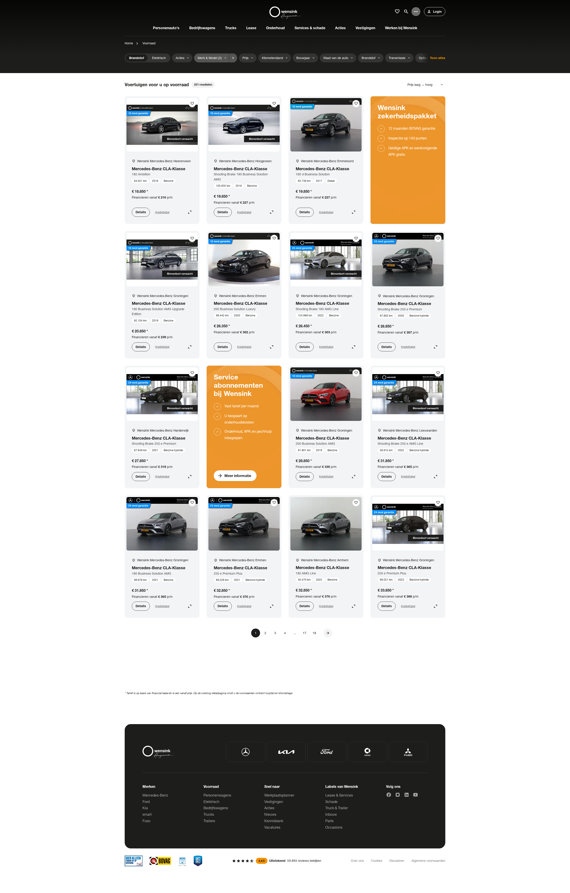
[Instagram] (397, 794)
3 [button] (275, 633)
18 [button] (314, 633)
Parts (329, 821)
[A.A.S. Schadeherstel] (198, 861)
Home (129, 43)
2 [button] (265, 633)
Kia (145, 808)
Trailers (209, 821)
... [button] (294, 633)
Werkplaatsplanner (279, 795)
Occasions (333, 827)
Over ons (357, 860)
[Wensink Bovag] (160, 861)
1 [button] (255, 633)
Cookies (376, 860)
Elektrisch (211, 801)
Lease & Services (339, 795)
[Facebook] (388, 794)
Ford (146, 801)
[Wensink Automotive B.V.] (285, 11)
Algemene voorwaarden (428, 860)
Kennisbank (273, 821)
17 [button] (304, 633)
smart (147, 814)
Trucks (209, 814)
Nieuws (270, 814)
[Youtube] (415, 794)
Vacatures (272, 827)
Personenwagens (217, 795)
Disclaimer (396, 860)
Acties (269, 808)
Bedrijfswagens (216, 808)
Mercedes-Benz (155, 795)
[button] (327, 633)
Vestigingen (273, 801)
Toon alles (437, 58)
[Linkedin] (406, 794)
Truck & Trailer (336, 808)
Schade (331, 801)
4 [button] (285, 633)
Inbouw (331, 814)
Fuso (146, 821)
